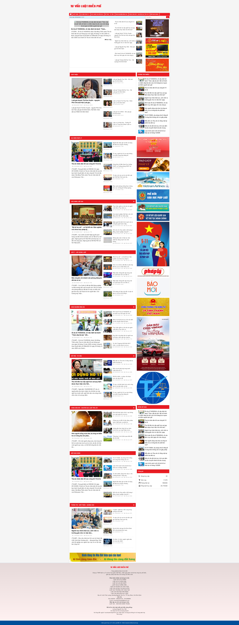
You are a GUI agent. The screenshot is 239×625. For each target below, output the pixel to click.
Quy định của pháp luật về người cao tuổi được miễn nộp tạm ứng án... (123, 336)
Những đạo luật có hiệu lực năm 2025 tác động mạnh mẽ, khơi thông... (121, 239)
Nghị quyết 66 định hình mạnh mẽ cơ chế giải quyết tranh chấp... (123, 223)
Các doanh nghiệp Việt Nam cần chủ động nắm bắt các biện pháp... (123, 215)
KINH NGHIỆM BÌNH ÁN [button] (121, 14)
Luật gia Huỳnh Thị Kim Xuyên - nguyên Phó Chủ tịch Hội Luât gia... (86, 101)
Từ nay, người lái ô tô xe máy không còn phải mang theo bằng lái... (122, 154)
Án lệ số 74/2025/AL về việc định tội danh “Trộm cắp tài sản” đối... (86, 334)
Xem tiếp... (109, 39)
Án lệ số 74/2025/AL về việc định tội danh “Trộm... (88, 29)
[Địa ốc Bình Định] (103, 557)
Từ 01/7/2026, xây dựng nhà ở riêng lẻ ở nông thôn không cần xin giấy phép (156, 116)
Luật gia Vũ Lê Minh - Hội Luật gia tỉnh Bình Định (122, 112)
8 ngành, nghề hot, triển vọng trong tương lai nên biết (122, 510)
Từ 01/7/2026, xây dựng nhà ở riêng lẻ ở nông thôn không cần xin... (122, 459)
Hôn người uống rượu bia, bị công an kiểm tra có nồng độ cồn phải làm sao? (156, 110)
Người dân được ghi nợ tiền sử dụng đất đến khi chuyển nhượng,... (122, 143)
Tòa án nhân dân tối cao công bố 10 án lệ (124, 22)
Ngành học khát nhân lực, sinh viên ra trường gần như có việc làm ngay (124, 42)
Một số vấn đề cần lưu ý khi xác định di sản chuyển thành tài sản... (123, 320)
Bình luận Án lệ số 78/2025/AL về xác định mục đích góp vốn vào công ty (124, 54)
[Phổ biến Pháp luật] (153, 196)
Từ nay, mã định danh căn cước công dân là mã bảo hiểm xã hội (123, 385)
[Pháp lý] (153, 272)
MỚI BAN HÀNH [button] (154, 14)
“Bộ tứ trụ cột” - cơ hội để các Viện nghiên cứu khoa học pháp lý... (87, 228)
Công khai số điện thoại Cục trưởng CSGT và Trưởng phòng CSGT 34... (122, 165)
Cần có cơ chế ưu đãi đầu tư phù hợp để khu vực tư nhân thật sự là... (123, 265)
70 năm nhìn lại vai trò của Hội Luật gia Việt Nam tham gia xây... (122, 176)
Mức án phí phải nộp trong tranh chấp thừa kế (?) (121, 369)
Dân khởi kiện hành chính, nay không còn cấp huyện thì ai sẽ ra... (123, 413)
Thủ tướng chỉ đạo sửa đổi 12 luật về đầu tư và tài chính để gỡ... (123, 292)
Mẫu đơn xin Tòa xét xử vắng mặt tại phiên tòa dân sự (123, 361)
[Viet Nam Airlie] (153, 180)
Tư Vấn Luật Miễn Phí (116, 623)
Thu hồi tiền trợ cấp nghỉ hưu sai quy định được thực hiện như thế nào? (124, 28)
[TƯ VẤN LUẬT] (157, 28)
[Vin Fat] (153, 344)
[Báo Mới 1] (153, 287)
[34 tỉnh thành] (153, 307)
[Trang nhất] (70, 14)
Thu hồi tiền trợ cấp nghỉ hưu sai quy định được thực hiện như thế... (86, 383)
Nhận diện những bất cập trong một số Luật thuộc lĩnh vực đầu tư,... (122, 273)
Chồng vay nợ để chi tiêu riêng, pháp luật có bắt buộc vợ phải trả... (123, 421)
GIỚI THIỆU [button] (76, 14)
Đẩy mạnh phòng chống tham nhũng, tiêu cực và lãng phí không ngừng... (123, 187)
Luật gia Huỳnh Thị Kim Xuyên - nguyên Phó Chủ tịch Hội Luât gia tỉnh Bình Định (124, 35)
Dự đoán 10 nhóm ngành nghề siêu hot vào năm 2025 (122, 540)
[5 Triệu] (157, 48)
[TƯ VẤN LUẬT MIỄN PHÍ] (86, 6)
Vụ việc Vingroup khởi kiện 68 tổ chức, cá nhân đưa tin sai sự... (121, 344)
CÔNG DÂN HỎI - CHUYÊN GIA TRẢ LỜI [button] (139, 14)
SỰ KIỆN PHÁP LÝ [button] (84, 14)
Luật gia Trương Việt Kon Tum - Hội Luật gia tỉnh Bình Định (124, 61)
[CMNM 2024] (157, 65)
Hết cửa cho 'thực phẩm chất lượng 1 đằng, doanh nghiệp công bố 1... (123, 231)
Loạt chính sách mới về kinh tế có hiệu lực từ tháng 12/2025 (122, 466)
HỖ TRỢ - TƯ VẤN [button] (109, 14)
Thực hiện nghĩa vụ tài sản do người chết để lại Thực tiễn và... (122, 207)
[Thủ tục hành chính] (153, 217)
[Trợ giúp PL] (153, 164)
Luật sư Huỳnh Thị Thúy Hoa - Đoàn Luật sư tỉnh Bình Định (122, 102)
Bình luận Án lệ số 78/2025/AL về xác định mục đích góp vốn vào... (122, 312)
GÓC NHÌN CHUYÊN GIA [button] (97, 14)
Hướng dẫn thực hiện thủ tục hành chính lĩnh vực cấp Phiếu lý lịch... (122, 429)
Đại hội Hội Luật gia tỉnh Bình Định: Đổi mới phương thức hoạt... (122, 529)
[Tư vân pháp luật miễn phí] (153, 147)
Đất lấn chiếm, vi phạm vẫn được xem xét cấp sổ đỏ (122, 377)
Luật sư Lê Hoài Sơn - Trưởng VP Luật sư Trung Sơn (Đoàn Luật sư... (122, 123)
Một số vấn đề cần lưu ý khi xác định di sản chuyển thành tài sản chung (156, 127)
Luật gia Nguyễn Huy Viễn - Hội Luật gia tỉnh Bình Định (124, 47)
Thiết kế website (125, 623)
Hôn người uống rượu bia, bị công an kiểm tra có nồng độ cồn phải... (87, 434)
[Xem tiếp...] (134, 201)
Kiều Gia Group (134, 623)
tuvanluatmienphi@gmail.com (121, 600)
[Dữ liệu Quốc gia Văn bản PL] (153, 207)
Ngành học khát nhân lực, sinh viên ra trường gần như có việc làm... (85, 532)
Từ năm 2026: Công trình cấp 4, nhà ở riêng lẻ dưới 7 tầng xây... (122, 474)
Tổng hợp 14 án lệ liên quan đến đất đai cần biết (122, 437)
